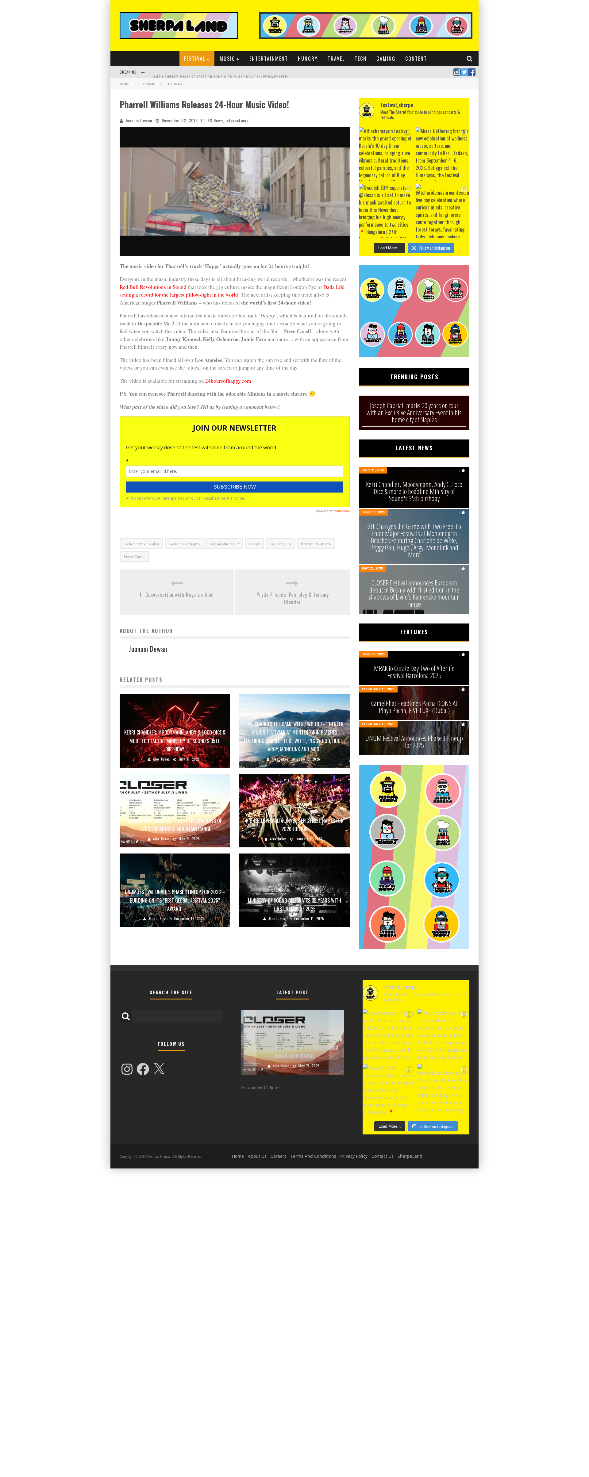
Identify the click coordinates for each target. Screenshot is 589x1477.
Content (416, 58)
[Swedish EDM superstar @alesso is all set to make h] (386, 211)
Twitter (464, 72)
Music (227, 58)
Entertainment (268, 58)
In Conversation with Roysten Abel (177, 594)
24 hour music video (141, 543)
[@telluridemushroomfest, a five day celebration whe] (442, 211)
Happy (254, 543)
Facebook (471, 72)
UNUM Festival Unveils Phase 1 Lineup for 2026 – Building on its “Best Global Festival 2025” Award (175, 900)
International (237, 120)
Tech (361, 58)
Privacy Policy (354, 1156)
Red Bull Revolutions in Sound (153, 286)
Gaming (385, 58)
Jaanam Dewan (138, 120)
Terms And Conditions (313, 1156)
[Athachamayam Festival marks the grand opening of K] (386, 154)
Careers (279, 1156)
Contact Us (382, 1156)
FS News (215, 120)
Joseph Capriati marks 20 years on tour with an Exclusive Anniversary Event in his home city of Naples (244, 72)
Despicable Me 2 (224, 543)
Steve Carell (134, 556)
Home (124, 83)
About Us (257, 1156)
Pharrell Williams (316, 543)
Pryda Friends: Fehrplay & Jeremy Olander (292, 598)
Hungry (308, 58)
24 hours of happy (185, 543)
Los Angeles (280, 543)
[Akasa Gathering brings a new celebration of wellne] (442, 154)
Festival (194, 58)
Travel (336, 58)
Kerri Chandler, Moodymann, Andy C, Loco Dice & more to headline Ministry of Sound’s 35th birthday (175, 741)
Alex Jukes (161, 759)
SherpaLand (410, 1156)
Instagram (457, 72)
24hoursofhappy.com (228, 380)
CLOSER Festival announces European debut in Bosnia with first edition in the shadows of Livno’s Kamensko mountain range (175, 820)
